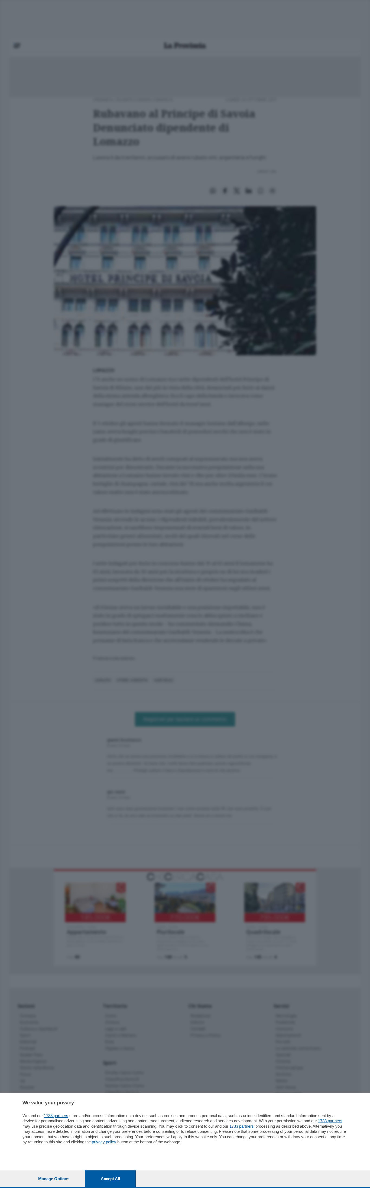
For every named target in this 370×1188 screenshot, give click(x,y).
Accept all (110, 1178)
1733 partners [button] (56, 1115)
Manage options (53, 1178)
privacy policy (104, 1142)
